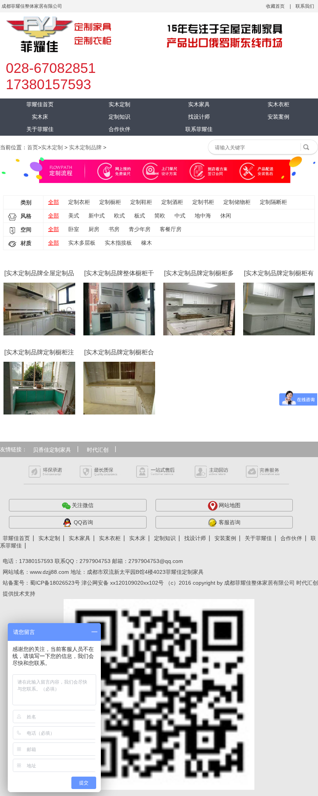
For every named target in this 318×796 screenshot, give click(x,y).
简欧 (159, 215)
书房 (114, 229)
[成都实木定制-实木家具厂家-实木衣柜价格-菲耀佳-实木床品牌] (144, 35)
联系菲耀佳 (199, 129)
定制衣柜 (79, 202)
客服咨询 (229, 522)
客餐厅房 (170, 229)
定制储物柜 (237, 202)
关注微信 (82, 505)
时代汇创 (98, 449)
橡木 (146, 243)
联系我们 (305, 6)
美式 (73, 215)
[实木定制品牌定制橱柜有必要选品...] (279, 309)
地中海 (203, 215)
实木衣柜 (278, 104)
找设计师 (199, 117)
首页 (32, 147)
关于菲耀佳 (40, 129)
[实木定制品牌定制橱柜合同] (119, 388)
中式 (180, 215)
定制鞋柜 (141, 202)
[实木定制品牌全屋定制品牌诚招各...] (39, 309)
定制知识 (119, 117)
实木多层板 (81, 243)
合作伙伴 (119, 129)
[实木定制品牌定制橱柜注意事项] (39, 388)
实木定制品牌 (85, 147)
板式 (139, 215)
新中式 (96, 215)
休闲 (225, 215)
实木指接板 (118, 243)
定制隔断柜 (273, 202)
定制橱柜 (110, 202)
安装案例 (278, 117)
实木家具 (199, 104)
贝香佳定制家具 (52, 449)
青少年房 (139, 229)
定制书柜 (203, 202)
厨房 (93, 229)
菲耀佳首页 (40, 104)
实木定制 (119, 104)
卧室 (73, 229)
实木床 (40, 117)
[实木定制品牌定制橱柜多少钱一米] (199, 309)
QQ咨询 (83, 522)
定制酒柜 (172, 202)
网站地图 (229, 505)
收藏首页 (275, 6)
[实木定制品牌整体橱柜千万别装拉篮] (119, 309)
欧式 (119, 215)
